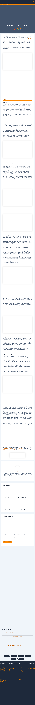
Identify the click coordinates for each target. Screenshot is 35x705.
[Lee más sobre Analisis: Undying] (10, 503)
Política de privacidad (31, 668)
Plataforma (20, 672)
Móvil (10, 670)
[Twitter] (16, 29)
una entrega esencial (11, 406)
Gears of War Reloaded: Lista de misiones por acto (14, 649)
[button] (33, 1)
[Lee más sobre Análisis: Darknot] (25, 492)
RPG (19, 676)
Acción (20, 665)
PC (9, 665)
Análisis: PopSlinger (22, 509)
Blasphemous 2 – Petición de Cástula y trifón (13, 645)
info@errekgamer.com (31, 667)
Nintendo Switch (11, 668)
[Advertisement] (17, 74)
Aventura (20, 666)
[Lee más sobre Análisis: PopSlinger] (25, 503)
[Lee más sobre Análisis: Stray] (10, 492)
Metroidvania (21, 671)
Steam (10, 666)
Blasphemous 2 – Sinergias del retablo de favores (13, 636)
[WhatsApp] (18, 29)
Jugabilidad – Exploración (7, 95)
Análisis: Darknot (22, 497)
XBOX (10, 669)
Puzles (20, 673)
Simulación (20, 678)
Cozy (19, 668)
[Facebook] (20, 29)
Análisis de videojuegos (5, 4)
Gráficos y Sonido (6, 98)
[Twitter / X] (17, 479)
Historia (4, 94)
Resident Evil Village (27, 39)
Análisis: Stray (6, 497)
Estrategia (20, 670)
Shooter (20, 677)
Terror (20, 28)
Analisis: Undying (6, 509)
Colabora (29, 666)
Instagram (20, 448)
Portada (2, 4)
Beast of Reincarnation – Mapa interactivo (12, 632)
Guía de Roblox (2, 670)
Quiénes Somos (30, 665)
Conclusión (5, 99)
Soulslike (20, 679)
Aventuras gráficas (21, 667)
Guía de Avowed (2, 667)
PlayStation (11, 667)
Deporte (20, 669)
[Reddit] (14, 29)
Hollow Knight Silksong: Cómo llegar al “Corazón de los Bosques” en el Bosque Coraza (17, 642)
